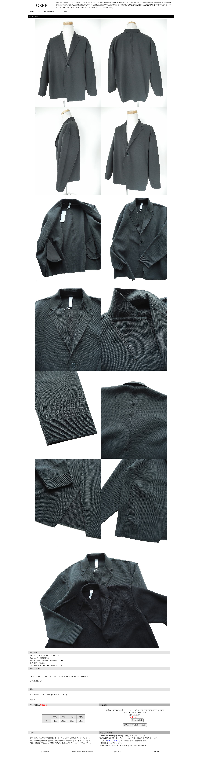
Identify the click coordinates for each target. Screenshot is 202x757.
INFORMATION (49, 12)
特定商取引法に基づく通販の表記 (82, 751)
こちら (102, 741)
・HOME (31, 12)
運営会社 (46, 751)
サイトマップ (119, 751)
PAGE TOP (156, 751)
